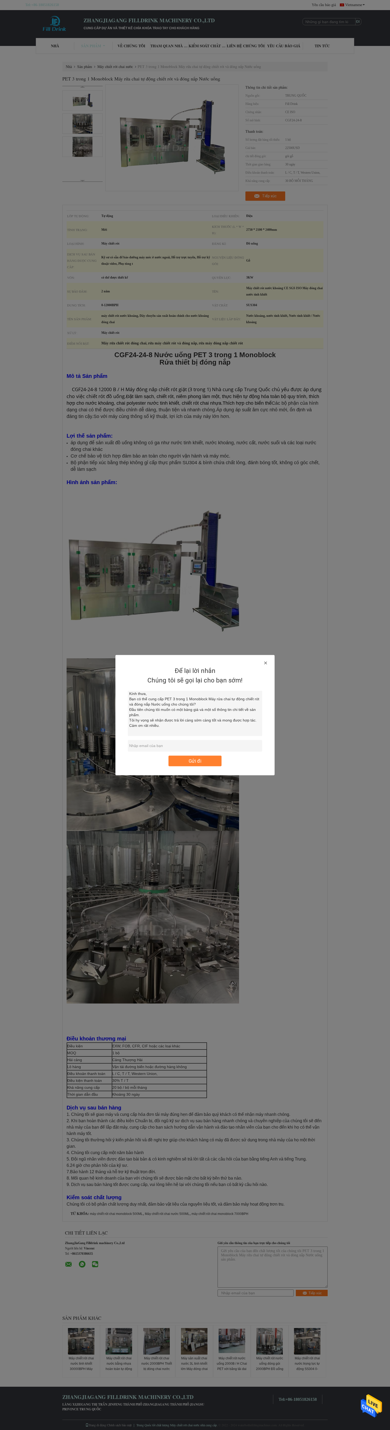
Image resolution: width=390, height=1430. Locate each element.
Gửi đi (195, 760)
